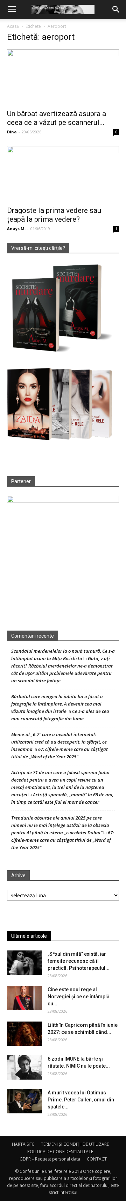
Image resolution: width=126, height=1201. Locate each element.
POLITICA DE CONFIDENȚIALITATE (60, 1152)
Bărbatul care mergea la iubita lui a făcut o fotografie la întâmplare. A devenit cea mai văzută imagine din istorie (57, 703)
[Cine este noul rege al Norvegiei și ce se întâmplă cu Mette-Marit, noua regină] (24, 998)
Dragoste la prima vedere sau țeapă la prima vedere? (54, 214)
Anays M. (16, 228)
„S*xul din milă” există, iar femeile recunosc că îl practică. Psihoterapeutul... (79, 961)
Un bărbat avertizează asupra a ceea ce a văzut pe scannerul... (56, 118)
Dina (12, 131)
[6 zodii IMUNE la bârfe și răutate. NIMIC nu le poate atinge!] (24, 1067)
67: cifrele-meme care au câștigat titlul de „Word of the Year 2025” (62, 840)
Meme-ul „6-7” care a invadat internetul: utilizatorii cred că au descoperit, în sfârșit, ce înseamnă (59, 741)
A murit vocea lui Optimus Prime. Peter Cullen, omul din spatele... (81, 1100)
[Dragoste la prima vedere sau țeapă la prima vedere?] (63, 174)
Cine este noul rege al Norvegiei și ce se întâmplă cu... (79, 996)
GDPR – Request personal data (50, 1159)
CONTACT (97, 1159)
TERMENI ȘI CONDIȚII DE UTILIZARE (75, 1144)
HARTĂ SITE (23, 1144)
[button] (116, 9)
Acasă (13, 26)
